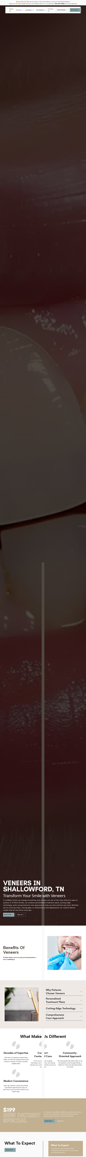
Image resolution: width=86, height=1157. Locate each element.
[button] (19, 10)
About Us (11, 10)
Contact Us (50, 10)
